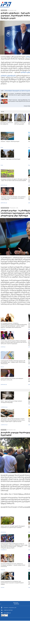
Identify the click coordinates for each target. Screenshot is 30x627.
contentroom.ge (4, 407)
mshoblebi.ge (4, 549)
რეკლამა (16, 604)
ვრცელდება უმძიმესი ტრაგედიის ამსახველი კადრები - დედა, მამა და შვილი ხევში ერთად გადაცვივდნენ (14, 180)
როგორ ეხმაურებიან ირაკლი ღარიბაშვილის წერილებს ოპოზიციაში (12, 379)
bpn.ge (2, 366)
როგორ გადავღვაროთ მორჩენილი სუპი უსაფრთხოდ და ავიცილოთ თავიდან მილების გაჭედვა (12, 583)
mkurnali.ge (3, 532)
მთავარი (15, 602)
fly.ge (2, 147)
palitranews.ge (4, 384)
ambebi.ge (3, 329)
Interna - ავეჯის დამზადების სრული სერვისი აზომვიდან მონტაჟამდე (11, 401)
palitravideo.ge (4, 185)
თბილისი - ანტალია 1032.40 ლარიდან (10, 141)
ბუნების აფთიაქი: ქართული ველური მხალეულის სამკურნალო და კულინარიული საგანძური (13, 527)
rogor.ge (2, 587)
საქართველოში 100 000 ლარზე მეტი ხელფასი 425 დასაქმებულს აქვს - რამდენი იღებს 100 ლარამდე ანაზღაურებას (13, 362)
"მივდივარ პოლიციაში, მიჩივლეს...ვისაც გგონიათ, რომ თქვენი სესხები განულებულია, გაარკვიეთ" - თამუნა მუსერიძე (13, 198)
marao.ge (3, 569)
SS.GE (2, 111)
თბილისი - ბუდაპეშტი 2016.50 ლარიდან (10, 159)
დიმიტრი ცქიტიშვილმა (8, 75)
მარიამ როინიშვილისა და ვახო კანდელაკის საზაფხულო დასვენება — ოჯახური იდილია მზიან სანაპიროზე (13, 565)
